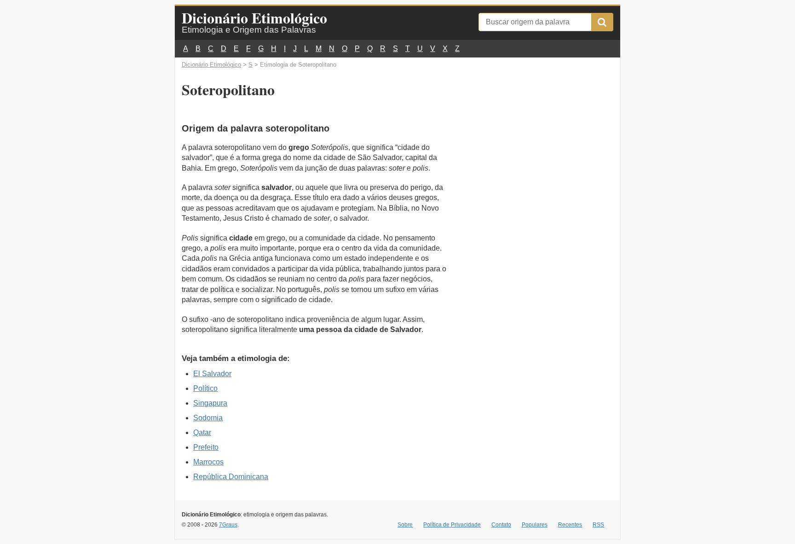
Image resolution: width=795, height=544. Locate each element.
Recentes (570, 524)
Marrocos (208, 462)
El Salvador (212, 374)
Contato (501, 524)
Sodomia (208, 418)
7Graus (228, 524)
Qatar (202, 432)
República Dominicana (230, 477)
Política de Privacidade (452, 524)
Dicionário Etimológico (254, 18)
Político (205, 388)
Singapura (210, 403)
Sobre (405, 524)
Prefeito (206, 447)
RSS (598, 524)
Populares (534, 524)
